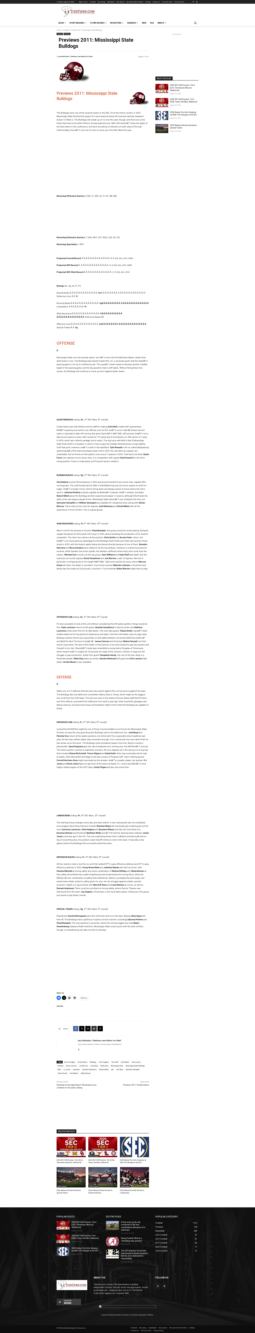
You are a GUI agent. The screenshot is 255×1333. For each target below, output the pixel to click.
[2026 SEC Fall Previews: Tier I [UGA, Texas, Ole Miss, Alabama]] (102, 1147)
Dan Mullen (125, 1062)
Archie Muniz (82, 1062)
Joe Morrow (83, 1066)
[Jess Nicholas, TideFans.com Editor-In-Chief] (67, 1044)
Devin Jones (136, 1062)
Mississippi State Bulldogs (135, 1066)
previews (76, 1069)
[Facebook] (193, 1)
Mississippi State (117, 1066)
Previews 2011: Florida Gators (136, 1085)
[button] (195, 23)
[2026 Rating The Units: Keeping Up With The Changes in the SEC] (134, 1147)
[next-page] (62, 1199)
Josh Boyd (94, 1066)
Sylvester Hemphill (132, 1069)
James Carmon (71, 1066)
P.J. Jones (67, 1069)
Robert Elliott (104, 1069)
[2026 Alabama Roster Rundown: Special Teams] (71, 1177)
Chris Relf (114, 1062)
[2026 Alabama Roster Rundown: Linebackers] (134, 1177)
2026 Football (62, 1156)
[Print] (94, 1028)
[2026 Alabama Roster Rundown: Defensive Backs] (102, 1177)
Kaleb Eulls (104, 1066)
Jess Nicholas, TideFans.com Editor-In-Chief (76, 56)
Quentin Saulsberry (89, 1069)
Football (66, 30)
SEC (112, 1069)
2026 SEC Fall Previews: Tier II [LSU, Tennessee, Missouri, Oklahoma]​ (182, 87)
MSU (59, 1069)
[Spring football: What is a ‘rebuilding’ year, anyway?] (112, 1241)
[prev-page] (58, 1199)
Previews (67, 34)
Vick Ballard (74, 1073)
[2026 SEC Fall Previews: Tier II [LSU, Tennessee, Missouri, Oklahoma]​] (71, 1147)
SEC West (119, 1069)
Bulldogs (93, 1062)
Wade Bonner (86, 1073)
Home (59, 30)
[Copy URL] (100, 1028)
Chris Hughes (104, 1062)
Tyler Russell (62, 1073)
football (60, 1066)
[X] (196, 1)
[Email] (88, 1028)
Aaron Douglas (69, 1062)
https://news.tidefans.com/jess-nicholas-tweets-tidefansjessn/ (100, 1044)
